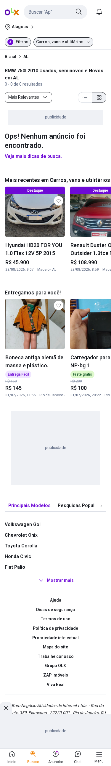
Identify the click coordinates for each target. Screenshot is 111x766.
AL (25, 57)
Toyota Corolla (21, 546)
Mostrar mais (60, 580)
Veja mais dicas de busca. (33, 156)
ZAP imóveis (55, 675)
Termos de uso (55, 618)
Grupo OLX (55, 665)
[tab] (29, 505)
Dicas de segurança (55, 609)
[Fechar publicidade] (6, 708)
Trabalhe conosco (56, 656)
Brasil (10, 57)
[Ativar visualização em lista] (85, 97)
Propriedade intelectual (55, 637)
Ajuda (55, 600)
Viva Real (56, 684)
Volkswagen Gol (23, 524)
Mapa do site (55, 647)
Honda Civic (18, 556)
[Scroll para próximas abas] (101, 506)
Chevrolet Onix (21, 535)
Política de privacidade (55, 628)
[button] (55, 12)
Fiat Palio (15, 567)
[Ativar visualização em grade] (99, 97)
